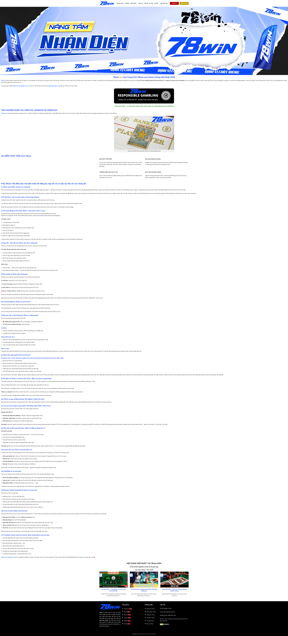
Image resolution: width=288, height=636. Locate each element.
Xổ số (156, 3)
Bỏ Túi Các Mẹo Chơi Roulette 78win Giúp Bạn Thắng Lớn (144, 590)
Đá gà (151, 3)
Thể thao (133, 3)
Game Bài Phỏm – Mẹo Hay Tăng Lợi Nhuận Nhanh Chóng (174, 590)
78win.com (4, 113)
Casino (127, 3)
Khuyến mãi (163, 3)
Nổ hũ (146, 3)
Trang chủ (120, 3)
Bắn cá (141, 3)
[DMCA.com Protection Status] (164, 624)
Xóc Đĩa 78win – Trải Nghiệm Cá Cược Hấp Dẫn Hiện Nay (113, 590)
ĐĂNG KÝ (174, 3)
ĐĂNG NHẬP (184, 3)
